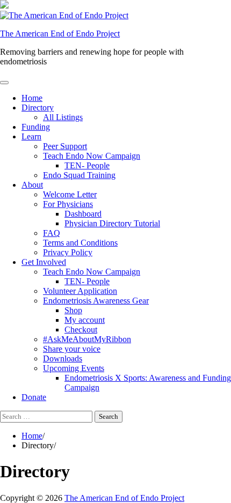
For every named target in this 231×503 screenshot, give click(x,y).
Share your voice (71, 348)
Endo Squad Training (79, 175)
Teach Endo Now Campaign (91, 155)
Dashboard (83, 213)
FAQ (51, 233)
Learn (31, 136)
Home (31, 97)
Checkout (80, 329)
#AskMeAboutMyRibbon (87, 339)
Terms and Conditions (80, 242)
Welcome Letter (70, 194)
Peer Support (65, 146)
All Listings (63, 117)
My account (84, 319)
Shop (73, 310)
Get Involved (43, 262)
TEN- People (87, 165)
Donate (33, 397)
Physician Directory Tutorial (112, 223)
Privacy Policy (67, 252)
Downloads (62, 358)
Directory (37, 107)
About (32, 184)
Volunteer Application (80, 290)
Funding (35, 126)
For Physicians (68, 204)
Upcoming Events (73, 368)
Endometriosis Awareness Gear (96, 300)
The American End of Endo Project (60, 33)
